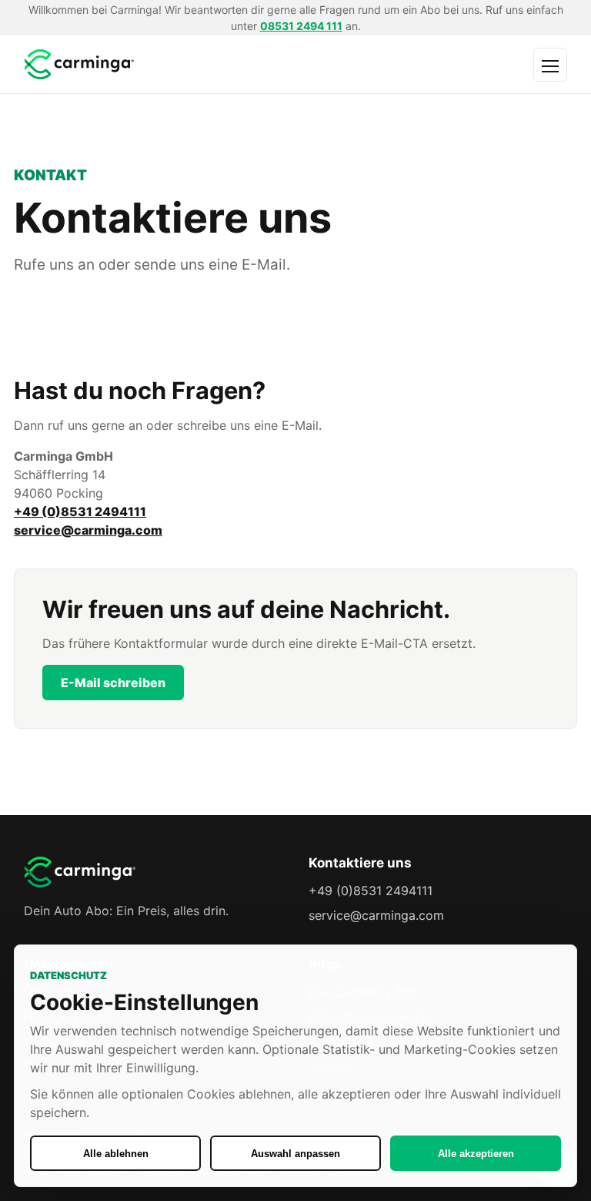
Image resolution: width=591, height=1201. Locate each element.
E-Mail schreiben (113, 682)
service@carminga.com (88, 530)
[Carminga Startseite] (174, 64)
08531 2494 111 (301, 25)
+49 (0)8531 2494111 (80, 511)
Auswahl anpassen (295, 1153)
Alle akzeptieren (476, 1153)
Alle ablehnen (116, 1153)
